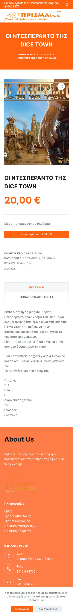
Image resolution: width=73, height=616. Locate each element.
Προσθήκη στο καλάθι (36, 234)
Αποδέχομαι (22, 608)
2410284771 (25, 584)
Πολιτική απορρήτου (18, 531)
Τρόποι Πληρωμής (17, 521)
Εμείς (8, 511)
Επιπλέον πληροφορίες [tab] (36, 297)
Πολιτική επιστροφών (19, 526)
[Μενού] (67, 16)
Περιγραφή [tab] (36, 287)
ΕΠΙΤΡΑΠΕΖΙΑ (31, 258)
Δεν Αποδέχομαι (48, 608)
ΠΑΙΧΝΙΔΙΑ (49, 258)
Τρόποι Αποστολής (17, 516)
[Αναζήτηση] (67, 4)
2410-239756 (26, 571)
